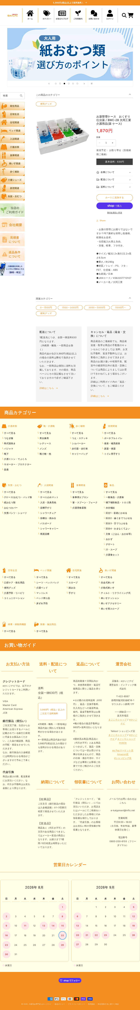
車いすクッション (109, 598)
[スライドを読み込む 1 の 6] (56, 83)
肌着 (6, 469)
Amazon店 (122, 754)
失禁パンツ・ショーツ (15, 513)
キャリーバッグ (79, 453)
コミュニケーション (14, 598)
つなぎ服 (8, 438)
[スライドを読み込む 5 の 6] (73, 83)
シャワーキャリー (49, 528)
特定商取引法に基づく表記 (108, 1004)
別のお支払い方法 (114, 213)
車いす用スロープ (109, 608)
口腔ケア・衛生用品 (14, 582)
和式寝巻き (9, 443)
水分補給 (110, 507)
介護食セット (112, 554)
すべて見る (9, 433)
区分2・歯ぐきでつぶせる (118, 518)
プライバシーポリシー (76, 1004)
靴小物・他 (45, 453)
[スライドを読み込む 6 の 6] (77, 83)
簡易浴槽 (44, 534)
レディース (45, 443)
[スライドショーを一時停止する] (91, 84)
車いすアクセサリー (110, 603)
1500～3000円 (70, 307)
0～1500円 (46, 307)
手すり (72, 593)
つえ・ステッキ (79, 438)
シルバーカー (78, 443)
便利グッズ (46, 104)
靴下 (6, 453)
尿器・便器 (109, 448)
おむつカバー (10, 507)
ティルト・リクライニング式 (115, 593)
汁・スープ (111, 549)
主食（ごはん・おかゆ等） (119, 534)
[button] (46, 15)
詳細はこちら (47, 388)
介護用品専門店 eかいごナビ (40, 1004)
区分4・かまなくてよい (117, 528)
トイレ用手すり (111, 453)
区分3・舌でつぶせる (116, 523)
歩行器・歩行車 (79, 448)
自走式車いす (107, 582)
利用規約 (91, 1004)
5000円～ (120, 307)
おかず (109, 539)
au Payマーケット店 (122, 750)
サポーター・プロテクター (17, 464)
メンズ (42, 448)
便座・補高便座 (111, 443)
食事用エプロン (80, 497)
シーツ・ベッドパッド (47, 582)
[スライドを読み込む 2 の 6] (60, 83)
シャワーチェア (48, 513)
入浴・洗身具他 (48, 502)
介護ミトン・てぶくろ (15, 459)
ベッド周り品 (43, 598)
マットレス (42, 593)
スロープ (73, 582)
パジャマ (8, 448)
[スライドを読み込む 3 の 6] (64, 83)
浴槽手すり (46, 507)
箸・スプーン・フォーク (85, 502)
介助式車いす (107, 587)
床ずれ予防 (42, 603)
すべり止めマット (49, 497)
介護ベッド (42, 587)
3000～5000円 (97, 307)
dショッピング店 (123, 758)
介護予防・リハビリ (14, 593)
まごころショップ (117, 719)
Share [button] (103, 220)
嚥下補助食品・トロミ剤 (118, 502)
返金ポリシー (60, 1004)
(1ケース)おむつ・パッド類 (17, 497)
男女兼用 (44, 438)
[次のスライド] (84, 84)
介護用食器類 (79, 507)
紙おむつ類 (9, 502)
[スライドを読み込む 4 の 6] (69, 83)
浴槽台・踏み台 (48, 518)
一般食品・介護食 (114, 497)
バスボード (46, 523)
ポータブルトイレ (112, 438)
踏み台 (72, 587)
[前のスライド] (49, 84)
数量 (98, 137)
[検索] (21, 95)
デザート (110, 544)
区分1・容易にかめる (116, 513)
